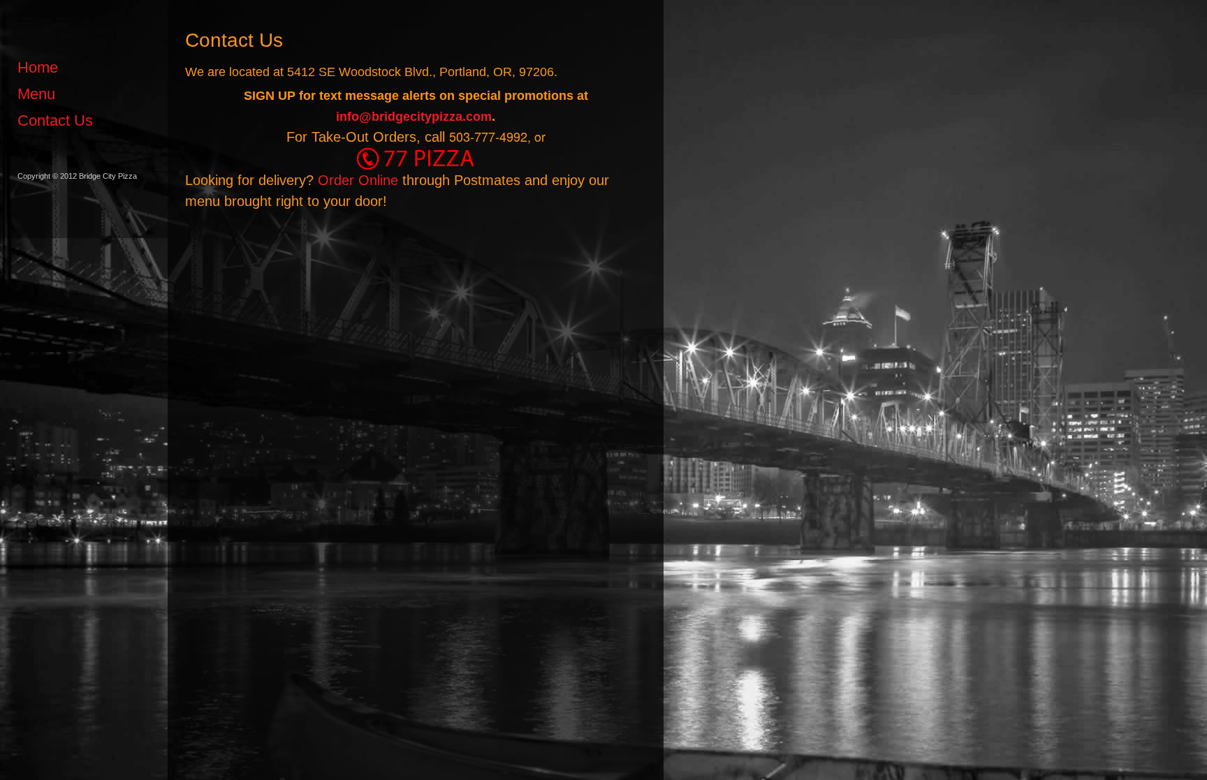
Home (37, 67)
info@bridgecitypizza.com (414, 117)
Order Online (358, 180)
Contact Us (55, 120)
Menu (36, 94)
